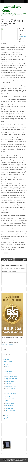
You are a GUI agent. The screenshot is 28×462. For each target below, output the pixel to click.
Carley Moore (23, 36)
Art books (6, 359)
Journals (7, 391)
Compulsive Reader (11, 9)
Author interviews (8, 361)
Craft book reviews (9, 381)
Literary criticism (8, 417)
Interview (6, 415)
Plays (6, 400)
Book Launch (7, 363)
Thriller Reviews (9, 408)
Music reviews (7, 418)
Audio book (8, 368)
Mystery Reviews (9, 396)
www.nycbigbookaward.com (8, 344)
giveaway (6, 413)
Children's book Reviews (11, 374)
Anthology (6, 357)
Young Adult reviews (10, 410)
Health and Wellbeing (10, 388)
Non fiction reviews (12, 19)
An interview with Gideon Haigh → (22, 260)
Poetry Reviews (8, 401)
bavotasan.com (20, 460)
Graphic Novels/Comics (10, 386)
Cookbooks (8, 379)
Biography (7, 369)
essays (6, 253)
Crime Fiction (8, 383)
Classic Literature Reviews (11, 376)
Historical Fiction (9, 390)
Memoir (7, 395)
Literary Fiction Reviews (10, 393)
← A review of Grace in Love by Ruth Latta (7, 260)
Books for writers (9, 371)
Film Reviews (7, 412)
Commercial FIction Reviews (11, 378)
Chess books (8, 373)
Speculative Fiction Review (11, 406)
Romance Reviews (9, 403)
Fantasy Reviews (9, 385)
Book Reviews (4, 19)
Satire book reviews (9, 405)
